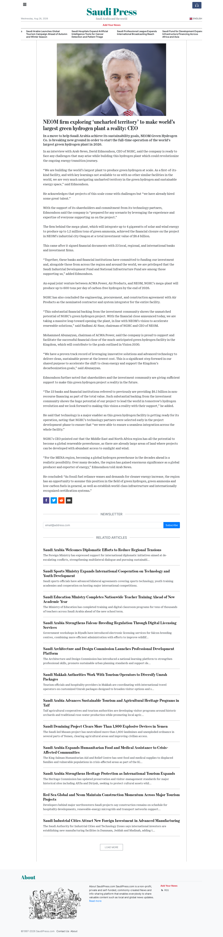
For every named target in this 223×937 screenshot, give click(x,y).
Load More (111, 847)
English (197, 18)
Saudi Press (111, 11)
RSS (166, 890)
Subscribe (172, 525)
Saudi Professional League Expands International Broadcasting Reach (133, 32)
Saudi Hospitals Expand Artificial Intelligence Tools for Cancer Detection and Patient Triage (86, 34)
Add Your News (111, 25)
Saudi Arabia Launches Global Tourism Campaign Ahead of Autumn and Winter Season (42, 34)
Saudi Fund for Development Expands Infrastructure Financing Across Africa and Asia (179, 34)
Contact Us (62, 931)
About (74, 931)
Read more (95, 901)
